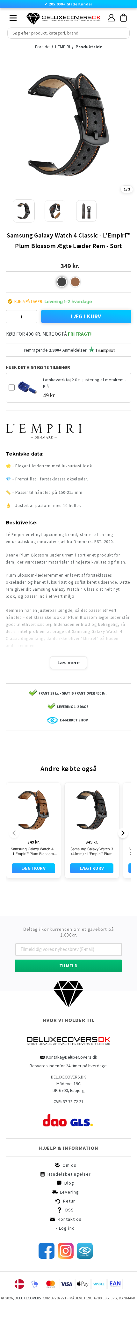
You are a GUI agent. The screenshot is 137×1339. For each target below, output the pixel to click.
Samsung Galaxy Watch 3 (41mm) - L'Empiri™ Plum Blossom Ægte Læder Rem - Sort (92, 881)
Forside (42, 47)
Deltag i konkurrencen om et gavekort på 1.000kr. (68, 961)
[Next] (123, 862)
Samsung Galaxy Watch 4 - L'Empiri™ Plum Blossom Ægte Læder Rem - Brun (33, 881)
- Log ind (65, 1257)
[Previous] (14, 862)
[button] (62, 282)
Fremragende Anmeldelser (54, 350)
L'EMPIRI (63, 47)
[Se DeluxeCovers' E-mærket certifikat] (85, 1286)
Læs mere (68, 662)
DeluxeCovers (28, 1327)
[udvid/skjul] (9, 16)
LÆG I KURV (86, 316)
